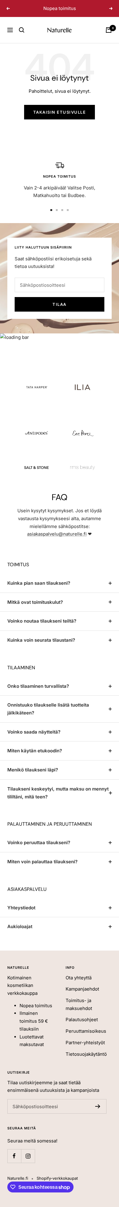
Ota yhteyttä (79, 978)
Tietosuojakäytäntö (86, 1054)
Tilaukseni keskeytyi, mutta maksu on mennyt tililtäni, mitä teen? (58, 793)
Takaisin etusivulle (59, 112)
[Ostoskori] (109, 30)
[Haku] (21, 30)
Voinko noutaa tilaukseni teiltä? (41, 621)
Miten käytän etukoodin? (34, 751)
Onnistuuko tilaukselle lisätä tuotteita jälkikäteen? (48, 709)
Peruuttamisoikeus (86, 1031)
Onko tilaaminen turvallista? (38, 686)
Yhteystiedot (21, 908)
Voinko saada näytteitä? (33, 732)
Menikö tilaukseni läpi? (32, 770)
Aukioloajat (19, 926)
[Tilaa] (97, 1106)
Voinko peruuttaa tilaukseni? (38, 842)
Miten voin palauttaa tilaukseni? (42, 861)
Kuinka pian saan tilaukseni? (38, 583)
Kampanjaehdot (82, 989)
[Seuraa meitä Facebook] (14, 1156)
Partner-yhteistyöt (85, 1042)
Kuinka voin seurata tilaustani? (41, 640)
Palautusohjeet (82, 1019)
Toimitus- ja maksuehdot (79, 1004)
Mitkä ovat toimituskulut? (35, 602)
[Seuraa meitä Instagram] (28, 1156)
